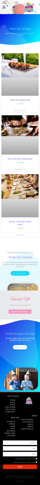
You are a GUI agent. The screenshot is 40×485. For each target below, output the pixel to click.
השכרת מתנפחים (9, 433)
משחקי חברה (11, 435)
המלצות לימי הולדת (27, 420)
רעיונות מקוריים (10, 412)
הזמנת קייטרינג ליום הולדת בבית (20, 159)
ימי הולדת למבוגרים (27, 429)
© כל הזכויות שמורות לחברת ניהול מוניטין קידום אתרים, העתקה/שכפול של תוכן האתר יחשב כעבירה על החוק (20, 476)
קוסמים (13, 426)
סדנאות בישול (11, 431)
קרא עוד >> (20, 104)
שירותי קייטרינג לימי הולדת (20, 100)
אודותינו (12, 400)
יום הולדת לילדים (28, 422)
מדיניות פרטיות (20, 481)
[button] (14, 7)
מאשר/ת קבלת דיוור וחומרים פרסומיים (24, 462)
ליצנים (13, 428)
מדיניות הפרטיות (20, 459)
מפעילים (12, 405)
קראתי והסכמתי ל (25, 459)
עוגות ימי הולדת (10, 409)
